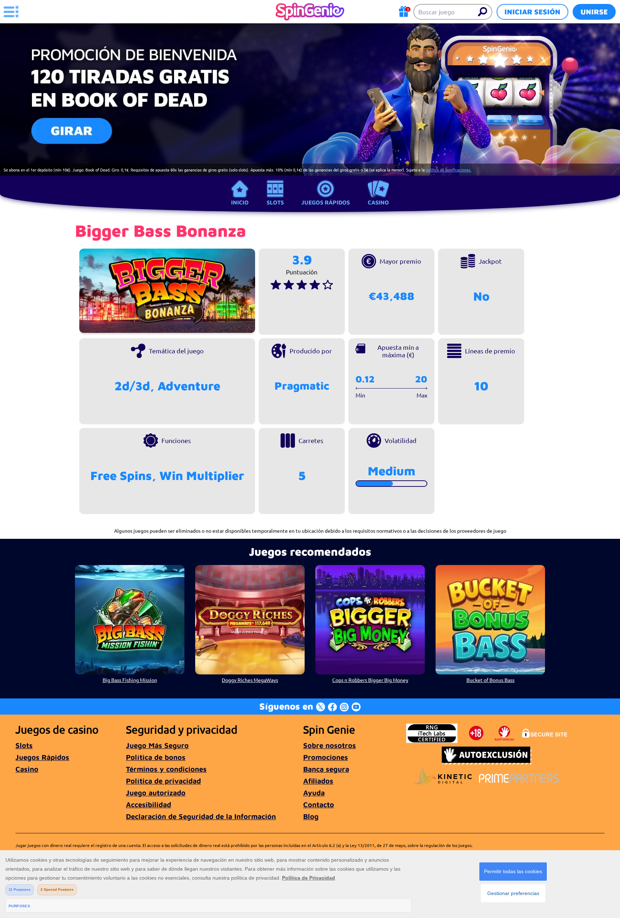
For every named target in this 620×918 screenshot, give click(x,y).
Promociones (325, 757)
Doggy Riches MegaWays (250, 680)
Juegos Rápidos (325, 202)
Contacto (318, 804)
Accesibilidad (148, 804)
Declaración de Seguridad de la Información (201, 816)
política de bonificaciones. (448, 170)
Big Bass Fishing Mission (130, 680)
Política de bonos (155, 757)
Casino (378, 202)
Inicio (240, 202)
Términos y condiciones (166, 769)
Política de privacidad (163, 781)
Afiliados (318, 781)
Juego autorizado (155, 792)
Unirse (594, 12)
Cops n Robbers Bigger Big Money (370, 680)
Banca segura (326, 769)
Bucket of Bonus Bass (490, 680)
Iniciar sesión (532, 12)
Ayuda (314, 792)
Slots (275, 202)
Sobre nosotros (329, 745)
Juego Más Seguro (157, 745)
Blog (311, 816)
